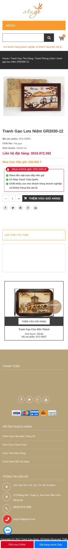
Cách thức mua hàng (14, 453)
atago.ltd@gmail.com (24, 519)
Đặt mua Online (17, 544)
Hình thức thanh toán (14, 444)
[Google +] (28, 208)
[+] (19, 198)
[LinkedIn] (35, 208)
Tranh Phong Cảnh (45, 58)
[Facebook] (5, 208)
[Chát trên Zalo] (7, 531)
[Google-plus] (37, 399)
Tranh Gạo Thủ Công (22, 58)
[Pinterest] (20, 208)
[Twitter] (13, 208)
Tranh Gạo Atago (30, 539)
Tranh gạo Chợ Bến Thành (34, 329)
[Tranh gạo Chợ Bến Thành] (34, 303)
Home (5, 58)
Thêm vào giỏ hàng (44, 198)
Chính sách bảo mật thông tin (18, 436)
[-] (5, 198)
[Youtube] (46, 399)
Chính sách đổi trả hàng (15, 461)
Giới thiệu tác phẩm (16, 235)
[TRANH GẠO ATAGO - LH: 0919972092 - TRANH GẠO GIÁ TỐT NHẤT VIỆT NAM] (34, 10)
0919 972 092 (22, 507)
